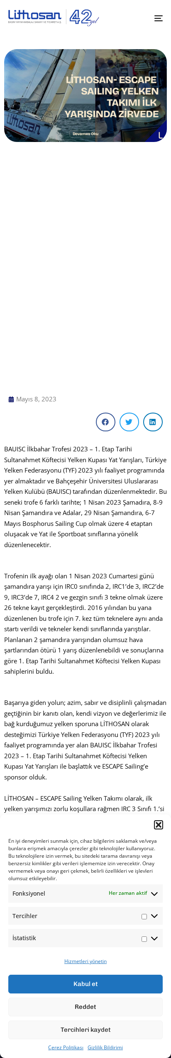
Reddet (85, 1007)
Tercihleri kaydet (86, 1029)
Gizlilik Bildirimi (105, 1047)
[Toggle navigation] (137, 18)
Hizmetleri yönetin (85, 961)
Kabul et (85, 984)
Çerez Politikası (65, 1047)
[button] (158, 825)
